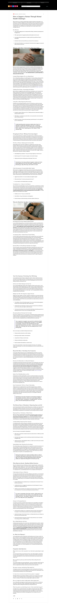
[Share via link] (19, 598)
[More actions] (43, 14)
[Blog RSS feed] (9, 6)
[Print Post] (21, 598)
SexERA (14, 595)
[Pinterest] (11, 6)
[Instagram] (15, 6)
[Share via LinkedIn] (17, 598)
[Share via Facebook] (13, 598)
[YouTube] (17, 6)
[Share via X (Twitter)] (15, 598)
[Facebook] (13, 6)
